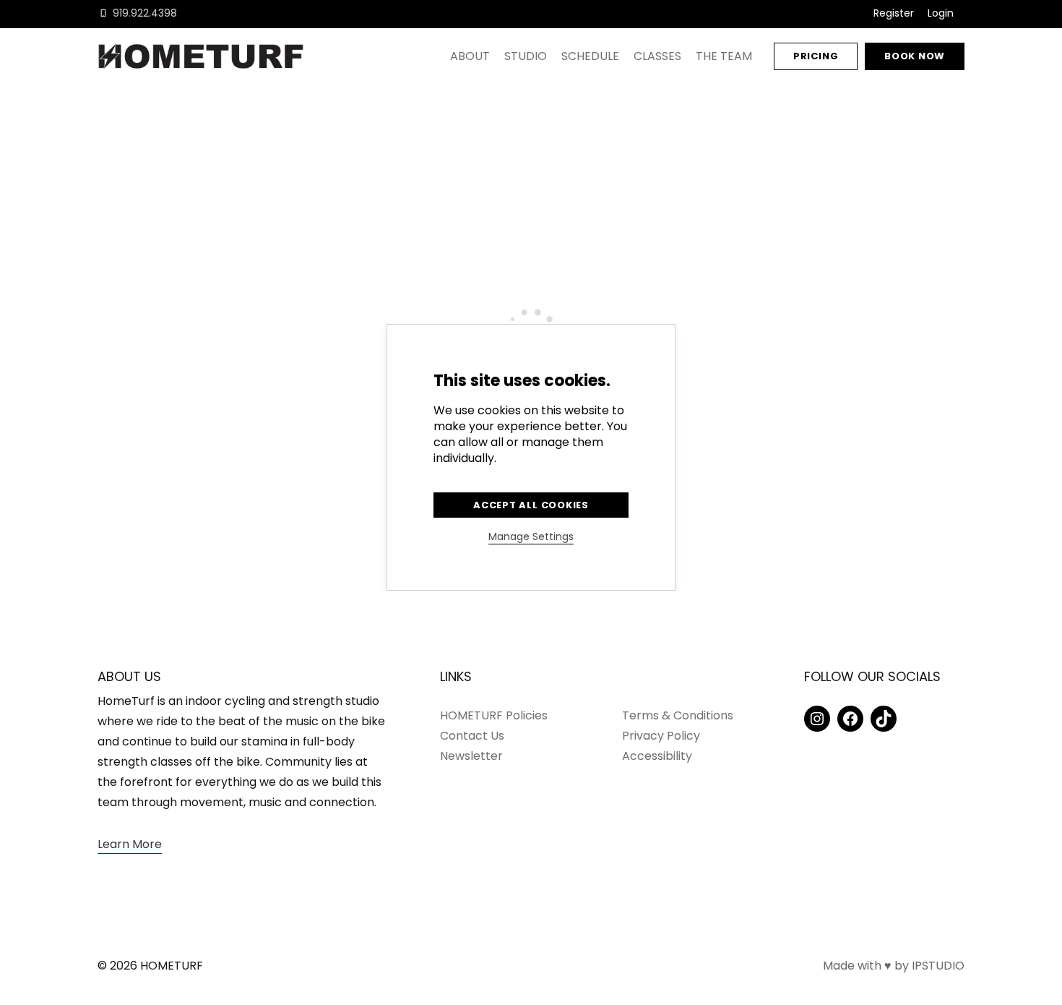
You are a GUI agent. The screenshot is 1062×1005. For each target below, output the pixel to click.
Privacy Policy (661, 735)
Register (893, 13)
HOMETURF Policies (494, 715)
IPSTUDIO (938, 965)
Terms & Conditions (677, 715)
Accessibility (657, 756)
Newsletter (471, 756)
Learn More (130, 844)
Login (941, 13)
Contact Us (472, 735)
